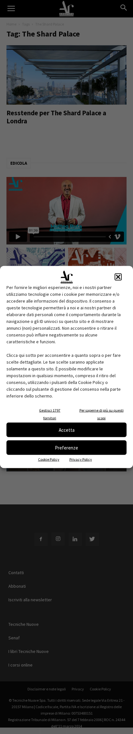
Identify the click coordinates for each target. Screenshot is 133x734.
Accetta (67, 430)
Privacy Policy (80, 459)
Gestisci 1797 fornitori (49, 414)
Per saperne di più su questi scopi (101, 414)
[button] (118, 277)
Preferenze (66, 447)
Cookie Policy (48, 459)
